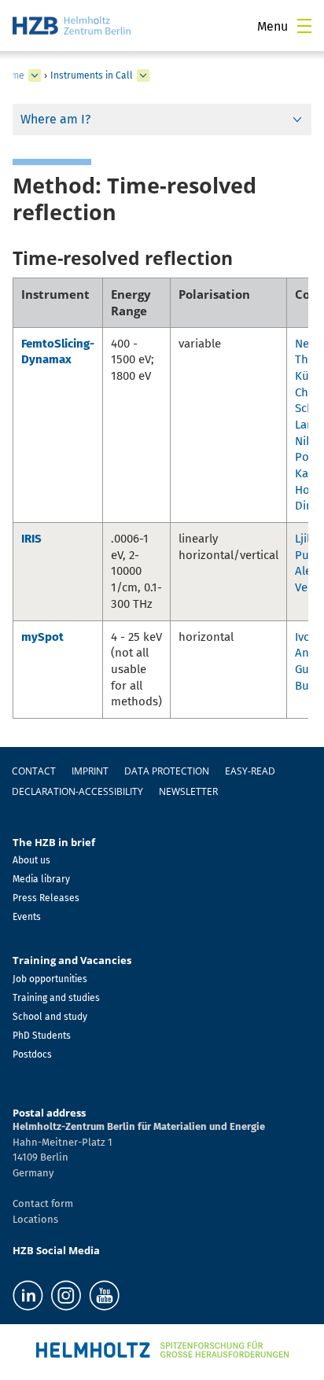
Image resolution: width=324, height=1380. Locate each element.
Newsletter (188, 791)
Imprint (90, 771)
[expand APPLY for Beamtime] (34, 75)
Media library (41, 879)
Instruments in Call (91, 75)
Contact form (43, 1203)
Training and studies (56, 997)
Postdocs (32, 1054)
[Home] (72, 25)
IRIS (31, 539)
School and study (50, 1016)
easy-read (250, 771)
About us (31, 860)
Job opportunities (50, 978)
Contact (34, 771)
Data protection (166, 771)
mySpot (42, 637)
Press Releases (46, 897)
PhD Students (42, 1035)
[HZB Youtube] (104, 1295)
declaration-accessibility (77, 791)
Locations (35, 1219)
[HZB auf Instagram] (66, 1295)
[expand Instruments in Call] (143, 75)
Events (27, 916)
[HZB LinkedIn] (28, 1295)
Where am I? (55, 119)
